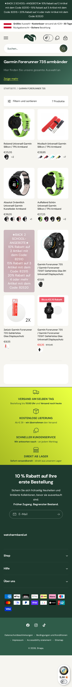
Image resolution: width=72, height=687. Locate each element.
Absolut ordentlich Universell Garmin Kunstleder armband (15, 205)
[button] (6, 38)
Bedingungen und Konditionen (51, 635)
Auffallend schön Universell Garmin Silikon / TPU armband (49, 205)
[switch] (64, 682)
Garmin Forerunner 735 (32, 88)
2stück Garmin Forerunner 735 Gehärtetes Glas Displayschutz (18, 333)
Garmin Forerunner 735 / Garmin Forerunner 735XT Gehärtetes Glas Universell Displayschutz (50, 334)
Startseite (10, 88)
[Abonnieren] (58, 514)
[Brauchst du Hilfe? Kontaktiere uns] (57, 38)
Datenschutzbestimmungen (19, 635)
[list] (36, 26)
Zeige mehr (11, 79)
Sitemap (59, 640)
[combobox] (36, 48)
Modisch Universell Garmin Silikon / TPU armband (51, 145)
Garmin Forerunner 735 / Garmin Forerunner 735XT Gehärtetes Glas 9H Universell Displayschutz (51, 269)
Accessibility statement (39, 640)
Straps (40, 648)
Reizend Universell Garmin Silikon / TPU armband (18, 145)
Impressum (17, 640)
